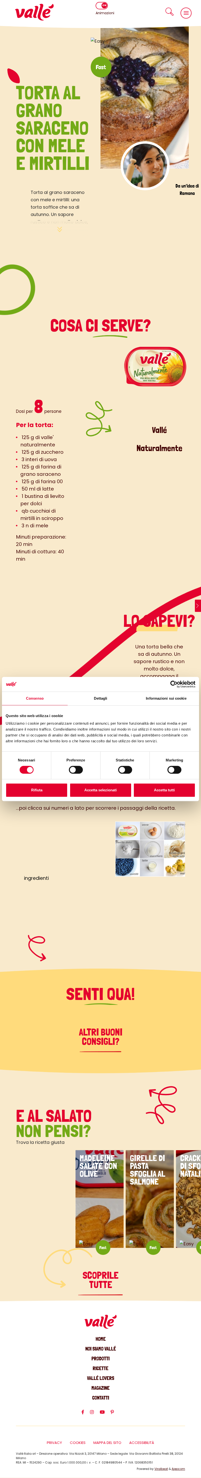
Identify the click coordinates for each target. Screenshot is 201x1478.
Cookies (78, 1442)
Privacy (54, 1442)
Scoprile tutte (100, 1279)
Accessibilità (141, 1442)
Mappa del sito (107, 1442)
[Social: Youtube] (105, 1414)
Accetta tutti (164, 790)
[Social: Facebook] (85, 1414)
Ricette (100, 1368)
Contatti (100, 1398)
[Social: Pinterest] (115, 1414)
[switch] (76, 770)
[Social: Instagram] (95, 1414)
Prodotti (100, 1358)
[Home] (34, 12)
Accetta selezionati (100, 790)
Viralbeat (161, 1469)
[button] (169, 11)
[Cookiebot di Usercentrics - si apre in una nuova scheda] (173, 684)
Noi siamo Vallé (100, 1349)
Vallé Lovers (100, 1378)
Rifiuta (36, 790)
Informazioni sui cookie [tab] (166, 698)
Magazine (100, 1388)
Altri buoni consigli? (100, 1036)
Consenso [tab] (35, 698)
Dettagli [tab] (100, 698)
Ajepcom (178, 1469)
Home (101, 1339)
